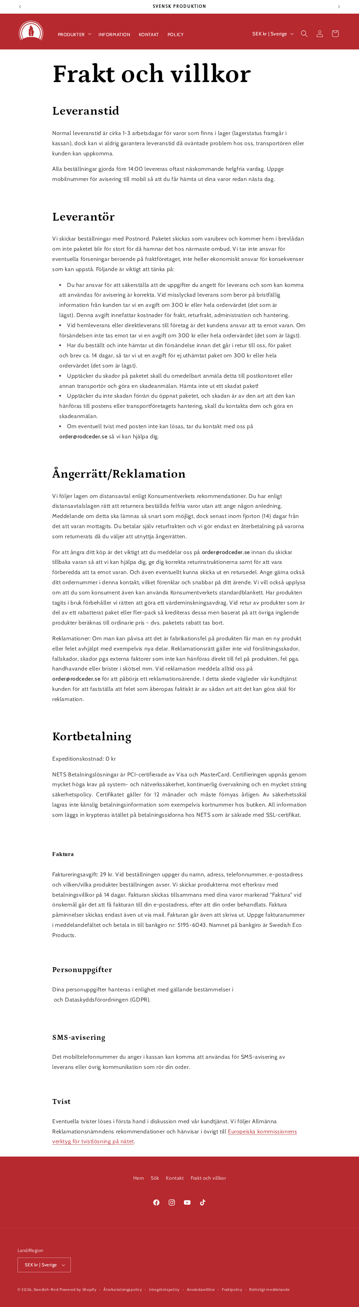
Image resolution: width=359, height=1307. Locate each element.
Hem (138, 1178)
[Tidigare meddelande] (20, 6)
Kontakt (175, 1178)
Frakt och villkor (208, 1178)
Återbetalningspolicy (122, 1289)
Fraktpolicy (232, 1289)
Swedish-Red (46, 1289)
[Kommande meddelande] (339, 6)
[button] (74, 33)
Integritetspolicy (164, 1289)
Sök (155, 1178)
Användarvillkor (201, 1289)
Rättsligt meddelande (269, 1289)
